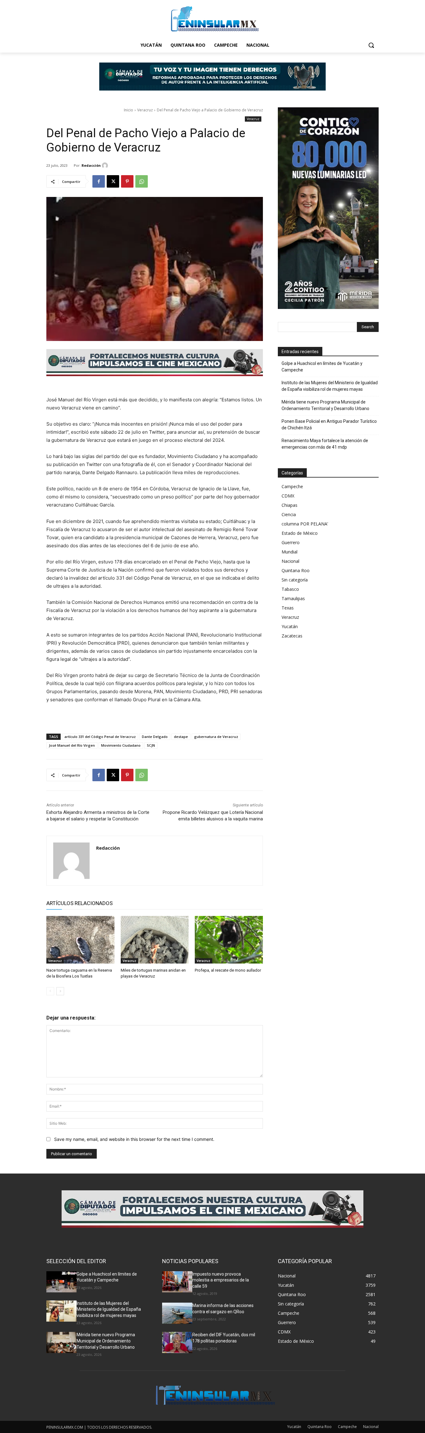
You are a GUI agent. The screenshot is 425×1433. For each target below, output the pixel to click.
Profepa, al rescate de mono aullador (228, 970)
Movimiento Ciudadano (121, 745)
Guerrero (291, 542)
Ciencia (289, 514)
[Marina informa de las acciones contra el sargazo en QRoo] (177, 1313)
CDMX (288, 496)
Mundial (289, 552)
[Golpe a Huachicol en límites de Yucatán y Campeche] (61, 1281)
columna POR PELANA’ (305, 524)
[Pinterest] (127, 181)
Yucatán (290, 626)
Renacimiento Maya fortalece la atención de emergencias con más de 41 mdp (325, 444)
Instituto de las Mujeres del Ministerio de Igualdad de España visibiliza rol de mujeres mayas (330, 386)
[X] (113, 181)
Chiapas (289, 505)
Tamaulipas (293, 598)
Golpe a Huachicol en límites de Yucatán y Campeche (322, 366)
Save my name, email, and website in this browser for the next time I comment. (134, 1139)
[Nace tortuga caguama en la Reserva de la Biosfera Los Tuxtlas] (80, 940)
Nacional (290, 561)
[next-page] (60, 991)
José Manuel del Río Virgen (72, 745)
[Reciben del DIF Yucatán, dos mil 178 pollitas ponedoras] (177, 1342)
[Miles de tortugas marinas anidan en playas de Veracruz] (155, 940)
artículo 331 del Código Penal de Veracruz (100, 736)
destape (181, 736)
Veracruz (145, 110)
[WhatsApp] (141, 181)
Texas (288, 608)
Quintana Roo (296, 570)
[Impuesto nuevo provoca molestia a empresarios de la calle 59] (177, 1281)
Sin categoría (295, 580)
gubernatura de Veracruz (216, 736)
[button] (371, 45)
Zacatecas (292, 636)
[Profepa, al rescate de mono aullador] (229, 940)
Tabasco (290, 589)
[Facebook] (98, 181)
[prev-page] (50, 991)
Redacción (91, 165)
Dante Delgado (155, 736)
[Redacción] (106, 165)
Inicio (128, 110)
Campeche (292, 486)
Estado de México (300, 533)
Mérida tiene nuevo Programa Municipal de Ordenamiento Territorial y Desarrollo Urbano (325, 405)
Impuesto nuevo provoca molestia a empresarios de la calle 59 (220, 1280)
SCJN (151, 745)
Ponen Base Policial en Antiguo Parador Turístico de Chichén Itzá (329, 424)
